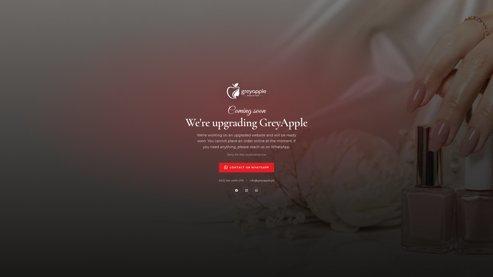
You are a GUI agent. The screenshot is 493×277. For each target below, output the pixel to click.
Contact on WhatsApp (249, 167)
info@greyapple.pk (262, 180)
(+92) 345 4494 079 (231, 180)
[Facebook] (236, 190)
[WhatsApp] (256, 190)
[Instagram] (246, 190)
